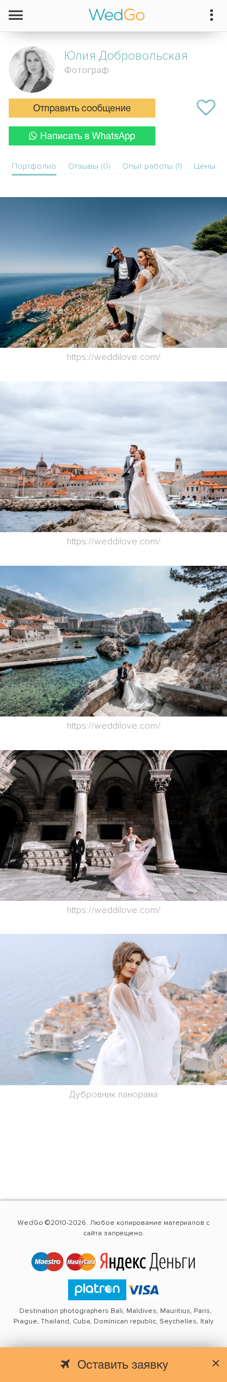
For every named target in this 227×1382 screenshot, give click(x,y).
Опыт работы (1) (152, 166)
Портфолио (34, 166)
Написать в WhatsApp (87, 137)
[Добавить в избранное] (206, 108)
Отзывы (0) (89, 166)
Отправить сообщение (82, 109)
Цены (204, 166)
